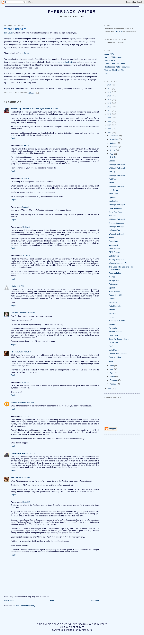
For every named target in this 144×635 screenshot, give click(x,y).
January (113, 384)
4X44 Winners (114, 249)
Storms (112, 310)
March (112, 377)
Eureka (112, 161)
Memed (112, 277)
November (114, 139)
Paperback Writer (72, 11)
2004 (109, 388)
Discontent (113, 245)
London (112, 317)
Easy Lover (113, 335)
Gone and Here (115, 357)
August (113, 150)
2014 (109, 99)
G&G (111, 346)
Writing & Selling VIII (117, 164)
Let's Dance (114, 350)
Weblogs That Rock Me (114, 70)
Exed (111, 361)
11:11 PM (26, 502)
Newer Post (9, 601)
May (112, 369)
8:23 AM (54, 109)
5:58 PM (30, 403)
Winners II (113, 302)
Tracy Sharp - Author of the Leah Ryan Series (30, 109)
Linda (13, 286)
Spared (112, 288)
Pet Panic (113, 179)
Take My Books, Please (119, 339)
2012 (109, 107)
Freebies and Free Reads (114, 64)
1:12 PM (20, 286)
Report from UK (115, 295)
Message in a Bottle (117, 321)
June (112, 366)
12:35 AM (26, 478)
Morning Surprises (116, 223)
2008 (109, 121)
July (112, 154)
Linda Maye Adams (19, 453)
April (112, 373)
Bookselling (113, 201)
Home (52, 601)
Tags (106, 73)
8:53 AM (25, 178)
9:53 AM (25, 207)
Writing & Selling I (116, 234)
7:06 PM (25, 416)
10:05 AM (26, 227)
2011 (109, 110)
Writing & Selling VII (117, 168)
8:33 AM (25, 146)
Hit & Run (113, 157)
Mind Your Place (115, 212)
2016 (109, 92)
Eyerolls (112, 197)
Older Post (94, 601)
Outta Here (113, 241)
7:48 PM (31, 453)
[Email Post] (37, 93)
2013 (109, 103)
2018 (109, 85)
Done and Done (115, 208)
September (114, 147)
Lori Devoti (8, 33)
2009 (109, 118)
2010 (109, 114)
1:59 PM (31, 313)
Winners (112, 313)
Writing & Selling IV (117, 205)
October (113, 143)
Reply (13, 138)
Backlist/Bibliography (113, 57)
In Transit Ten (114, 230)
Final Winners (114, 291)
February (113, 380)
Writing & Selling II (116, 227)
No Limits (113, 328)
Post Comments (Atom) (25, 606)
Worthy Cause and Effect (119, 263)
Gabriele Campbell (19, 313)
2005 (109, 132)
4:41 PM (25, 382)
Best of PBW (109, 60)
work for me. (25, 53)
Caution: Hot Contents (118, 354)
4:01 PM (27, 352)
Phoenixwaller (17, 352)
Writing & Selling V (116, 186)
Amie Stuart (16, 478)
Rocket (112, 324)
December (114, 136)
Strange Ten (114, 280)
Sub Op (112, 172)
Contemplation (115, 273)
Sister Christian (115, 332)
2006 (109, 129)
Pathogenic (113, 284)
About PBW (109, 54)
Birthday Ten (114, 256)
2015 (109, 96)
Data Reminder (115, 306)
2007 (109, 125)
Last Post (119, 31)
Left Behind (113, 190)
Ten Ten (112, 216)
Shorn (111, 183)
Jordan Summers (18, 403)
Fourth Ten (113, 343)
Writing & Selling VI (117, 175)
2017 (109, 88)
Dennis (112, 299)
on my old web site (65, 62)
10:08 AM (26, 256)
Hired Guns (113, 194)
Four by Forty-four (116, 260)
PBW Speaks (114, 252)
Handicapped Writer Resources (117, 67)
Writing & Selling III (117, 219)
